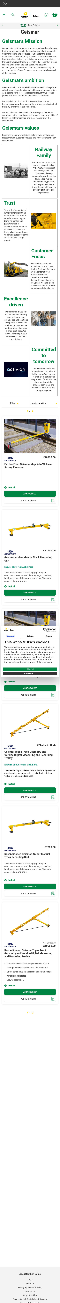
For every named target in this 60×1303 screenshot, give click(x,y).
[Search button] (13, 15)
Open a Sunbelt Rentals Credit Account (30, 1299)
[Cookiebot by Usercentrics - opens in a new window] (43, 630)
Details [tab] (30, 636)
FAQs (30, 1280)
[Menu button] (4, 14)
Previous (3, 25)
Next (57, 25)
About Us (30, 1283)
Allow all (30, 669)
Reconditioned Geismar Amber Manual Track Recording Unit (27, 855)
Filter (12, 403)
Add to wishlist (28, 500)
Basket (54, 16)
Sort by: (34, 403)
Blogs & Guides (30, 1295)
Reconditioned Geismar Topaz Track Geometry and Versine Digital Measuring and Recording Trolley (28, 953)
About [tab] (49, 636)
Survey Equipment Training (30, 1287)
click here (28, 567)
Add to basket (30, 494)
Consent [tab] (10, 636)
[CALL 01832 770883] (5, 3)
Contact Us (30, 1291)
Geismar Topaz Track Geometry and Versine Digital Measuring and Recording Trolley (28, 755)
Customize (28, 673)
